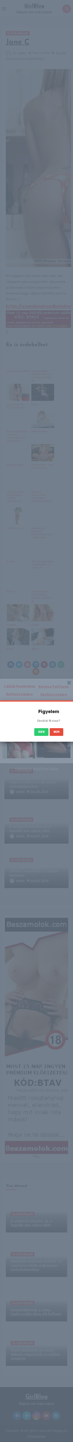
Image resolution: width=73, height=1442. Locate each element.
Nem (56, 732)
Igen (41, 732)
